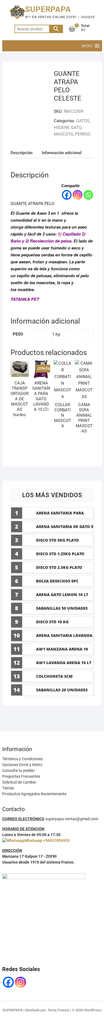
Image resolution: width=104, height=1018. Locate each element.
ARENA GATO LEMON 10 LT (62, 594)
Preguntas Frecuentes (21, 776)
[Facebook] (67, 195)
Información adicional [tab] (62, 152)
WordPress (93, 1010)
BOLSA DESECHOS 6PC (57, 581)
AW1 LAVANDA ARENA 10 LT (63, 662)
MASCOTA (63, 134)
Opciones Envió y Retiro (22, 764)
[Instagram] (77, 195)
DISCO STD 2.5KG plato (59, 567)
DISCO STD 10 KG (52, 621)
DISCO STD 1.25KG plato (60, 553)
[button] (87, 45)
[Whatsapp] (88, 195)
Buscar (56, 29)
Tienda (8, 788)
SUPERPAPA (48, 9)
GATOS (82, 120)
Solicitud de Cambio (19, 782)
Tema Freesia (58, 1010)
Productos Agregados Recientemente (34, 794)
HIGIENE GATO (67, 127)
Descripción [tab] (21, 152)
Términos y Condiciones (22, 759)
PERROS (82, 134)
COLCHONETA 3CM (54, 676)
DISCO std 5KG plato (57, 540)
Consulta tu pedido (18, 770)
